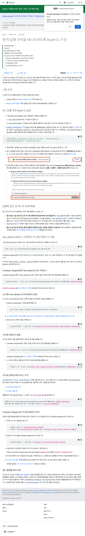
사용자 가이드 (12, 34)
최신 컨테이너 (23, 288)
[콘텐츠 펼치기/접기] (15, 46)
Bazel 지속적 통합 (13, 103)
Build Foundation (7, 16)
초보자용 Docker (12, 387)
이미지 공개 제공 (12, 460)
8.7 (78, 73)
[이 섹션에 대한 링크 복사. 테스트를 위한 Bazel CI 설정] (33, 111)
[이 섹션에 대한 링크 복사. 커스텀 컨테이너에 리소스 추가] (30, 375)
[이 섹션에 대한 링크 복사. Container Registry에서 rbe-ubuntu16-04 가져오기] (49, 270)
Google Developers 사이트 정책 (49, 492)
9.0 (75, 73)
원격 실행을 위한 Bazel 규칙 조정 (28, 230)
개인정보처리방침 (12, 526)
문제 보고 (8, 73)
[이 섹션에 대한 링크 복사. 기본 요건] (14, 90)
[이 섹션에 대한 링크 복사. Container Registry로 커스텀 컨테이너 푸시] (42, 412)
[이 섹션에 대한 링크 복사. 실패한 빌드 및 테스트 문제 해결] (37, 206)
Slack (45, 514)
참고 (62, 147)
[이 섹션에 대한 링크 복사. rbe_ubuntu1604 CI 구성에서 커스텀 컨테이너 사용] (56, 237)
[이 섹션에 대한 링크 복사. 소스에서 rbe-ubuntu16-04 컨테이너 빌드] (40, 294)
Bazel (4, 34)
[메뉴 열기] (3, 2)
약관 (3, 526)
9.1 (71, 73)
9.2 (68, 73)
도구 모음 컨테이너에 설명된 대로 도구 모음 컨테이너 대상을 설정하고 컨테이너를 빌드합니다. (39, 316)
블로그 (4, 508)
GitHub (4, 511)
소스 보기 (22, 73)
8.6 (81, 73)
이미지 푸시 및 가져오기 (25, 464)
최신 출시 (76, 127)
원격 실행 (21, 34)
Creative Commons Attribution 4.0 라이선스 (41, 490)
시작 (77, 27)
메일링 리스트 (39, 16)
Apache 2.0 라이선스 (8, 492)
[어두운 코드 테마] (79, 136)
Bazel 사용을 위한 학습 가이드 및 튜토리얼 (20, 9)
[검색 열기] (60, 2)
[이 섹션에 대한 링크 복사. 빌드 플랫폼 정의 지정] (23, 470)
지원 (45, 508)
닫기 (70, 27)
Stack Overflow (49, 518)
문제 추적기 (47, 511)
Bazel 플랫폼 (24, 475)
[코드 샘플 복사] (81, 136)
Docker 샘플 (11, 391)
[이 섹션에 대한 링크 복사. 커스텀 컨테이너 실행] (22, 335)
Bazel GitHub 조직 (25, 99)
